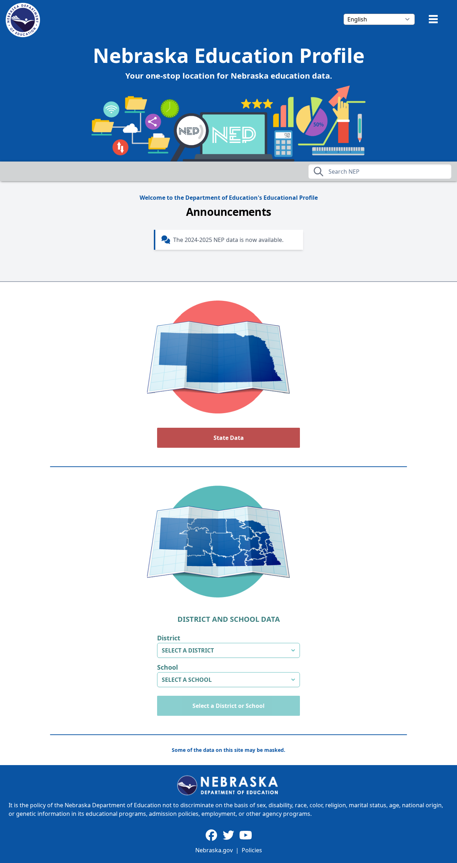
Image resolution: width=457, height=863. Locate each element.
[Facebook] (211, 835)
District (168, 638)
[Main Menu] (433, 19)
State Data (229, 438)
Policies (252, 850)
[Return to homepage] (23, 20)
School (167, 667)
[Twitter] (228, 835)
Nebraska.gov (214, 850)
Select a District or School (228, 706)
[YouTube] (245, 835)
